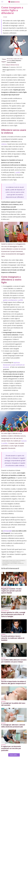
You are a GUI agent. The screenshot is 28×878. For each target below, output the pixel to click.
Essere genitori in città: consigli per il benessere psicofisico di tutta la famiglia (13, 614)
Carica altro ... (14, 755)
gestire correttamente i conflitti (13, 300)
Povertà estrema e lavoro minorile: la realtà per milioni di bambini (12, 638)
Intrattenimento (6, 587)
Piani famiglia (5, 610)
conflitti (17, 172)
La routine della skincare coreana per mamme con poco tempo (13, 661)
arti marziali (7, 531)
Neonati (3, 658)
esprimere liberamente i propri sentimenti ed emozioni (13, 365)
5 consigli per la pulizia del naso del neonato (13, 704)
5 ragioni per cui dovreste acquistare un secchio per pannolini (11, 748)
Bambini (3, 634)
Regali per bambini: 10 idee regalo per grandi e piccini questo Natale (11, 591)
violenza (4, 144)
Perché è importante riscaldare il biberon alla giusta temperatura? (13, 682)
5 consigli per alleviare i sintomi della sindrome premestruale (13, 726)
